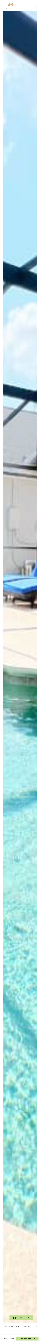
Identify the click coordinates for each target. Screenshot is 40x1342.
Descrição (8, 1327)
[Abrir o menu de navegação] (36, 6)
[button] (1, 1326)
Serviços (27, 1327)
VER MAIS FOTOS (22, 1318)
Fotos (18, 1327)
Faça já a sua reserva (27, 1338)
